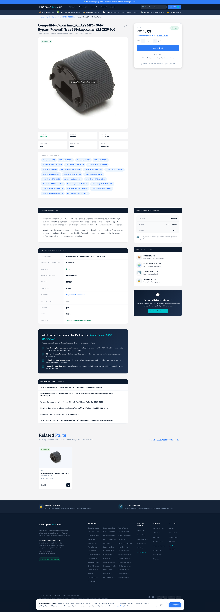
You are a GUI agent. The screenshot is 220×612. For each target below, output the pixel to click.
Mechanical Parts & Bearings (125, 566)
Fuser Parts (92, 551)
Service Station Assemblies (123, 574)
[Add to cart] (68, 485)
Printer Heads (108, 577)
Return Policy (157, 550)
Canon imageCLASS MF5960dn (77, 193)
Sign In (171, 528)
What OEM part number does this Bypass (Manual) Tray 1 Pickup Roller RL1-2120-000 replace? (83, 420)
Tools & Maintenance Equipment (92, 574)
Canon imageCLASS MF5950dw (102, 184)
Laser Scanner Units (108, 570)
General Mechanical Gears (125, 555)
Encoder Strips (93, 577)
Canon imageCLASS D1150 (114, 169)
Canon (54, 17)
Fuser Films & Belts (125, 543)
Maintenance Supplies (92, 558)
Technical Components (122, 539)
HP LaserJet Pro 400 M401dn (97, 165)
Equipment (83, 7)
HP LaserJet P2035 (49, 160)
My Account (173, 533)
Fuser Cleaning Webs (108, 547)
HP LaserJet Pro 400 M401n (75, 165)
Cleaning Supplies (109, 562)
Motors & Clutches (109, 539)
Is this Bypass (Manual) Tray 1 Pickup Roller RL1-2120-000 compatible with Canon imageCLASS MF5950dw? (83, 394)
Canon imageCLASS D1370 (72, 179)
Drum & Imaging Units (108, 528)
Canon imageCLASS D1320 (93, 174)
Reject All (162, 605)
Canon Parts (141, 544)
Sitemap (156, 559)
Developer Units (93, 532)
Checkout (113, 7)
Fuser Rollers (92, 547)
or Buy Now (158, 55)
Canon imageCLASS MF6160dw (53, 188)
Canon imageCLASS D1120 (93, 169)
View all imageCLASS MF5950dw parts (165, 440)
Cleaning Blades (93, 536)
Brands (71, 7)
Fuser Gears (107, 555)
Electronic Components (107, 558)
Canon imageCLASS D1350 (51, 179)
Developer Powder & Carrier (109, 566)
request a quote (162, 36)
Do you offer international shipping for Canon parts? (83, 414)
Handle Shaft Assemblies (107, 574)
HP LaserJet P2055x (100, 160)
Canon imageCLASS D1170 (51, 174)
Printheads (92, 581)
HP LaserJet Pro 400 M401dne (70, 169)
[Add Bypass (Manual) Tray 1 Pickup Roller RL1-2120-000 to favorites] (125, 26)
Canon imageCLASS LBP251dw (95, 179)
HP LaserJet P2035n (65, 160)
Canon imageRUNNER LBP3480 (101, 188)
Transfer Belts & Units (123, 532)
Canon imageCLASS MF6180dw (53, 193)
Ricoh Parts (141, 530)
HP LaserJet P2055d (83, 160)
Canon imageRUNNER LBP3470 (77, 188)
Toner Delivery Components (93, 562)
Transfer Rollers (123, 551)
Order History (174, 537)
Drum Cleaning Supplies (93, 566)
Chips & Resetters (124, 536)
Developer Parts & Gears (109, 551)
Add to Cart (158, 48)
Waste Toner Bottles (122, 528)
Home (42, 17)
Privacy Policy (158, 541)
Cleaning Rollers (123, 547)
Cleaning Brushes (94, 555)
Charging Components (107, 543)
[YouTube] (153, 597)
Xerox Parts (141, 535)
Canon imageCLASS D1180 (72, 174)
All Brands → (141, 552)
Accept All (175, 605)
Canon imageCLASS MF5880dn (77, 184)
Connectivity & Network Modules (94, 570)
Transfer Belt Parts (124, 562)
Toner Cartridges (94, 528)
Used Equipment (159, 528)
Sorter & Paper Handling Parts (123, 570)
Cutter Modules (123, 577)
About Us (94, 7)
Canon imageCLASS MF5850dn (53, 184)
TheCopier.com (50, 7)
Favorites (172, 541)
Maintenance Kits (109, 536)
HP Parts (140, 548)
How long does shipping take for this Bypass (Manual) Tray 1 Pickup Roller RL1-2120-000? (83, 408)
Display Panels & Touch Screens (124, 558)
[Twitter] (149, 597)
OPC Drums (92, 543)
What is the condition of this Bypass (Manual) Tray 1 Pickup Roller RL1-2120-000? (83, 387)
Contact (104, 7)
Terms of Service (159, 546)
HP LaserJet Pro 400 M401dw (52, 165)
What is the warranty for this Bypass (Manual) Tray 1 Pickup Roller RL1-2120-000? (83, 402)
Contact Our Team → (157, 311)
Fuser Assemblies (109, 532)
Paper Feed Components (75, 295)
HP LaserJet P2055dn (50, 169)
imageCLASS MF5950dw (66, 17)
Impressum (157, 555)
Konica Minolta (142, 539)
